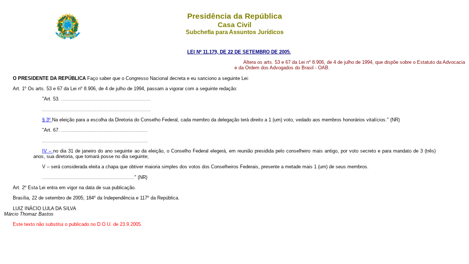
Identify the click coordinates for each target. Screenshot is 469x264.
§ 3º (47, 119)
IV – (47, 151)
